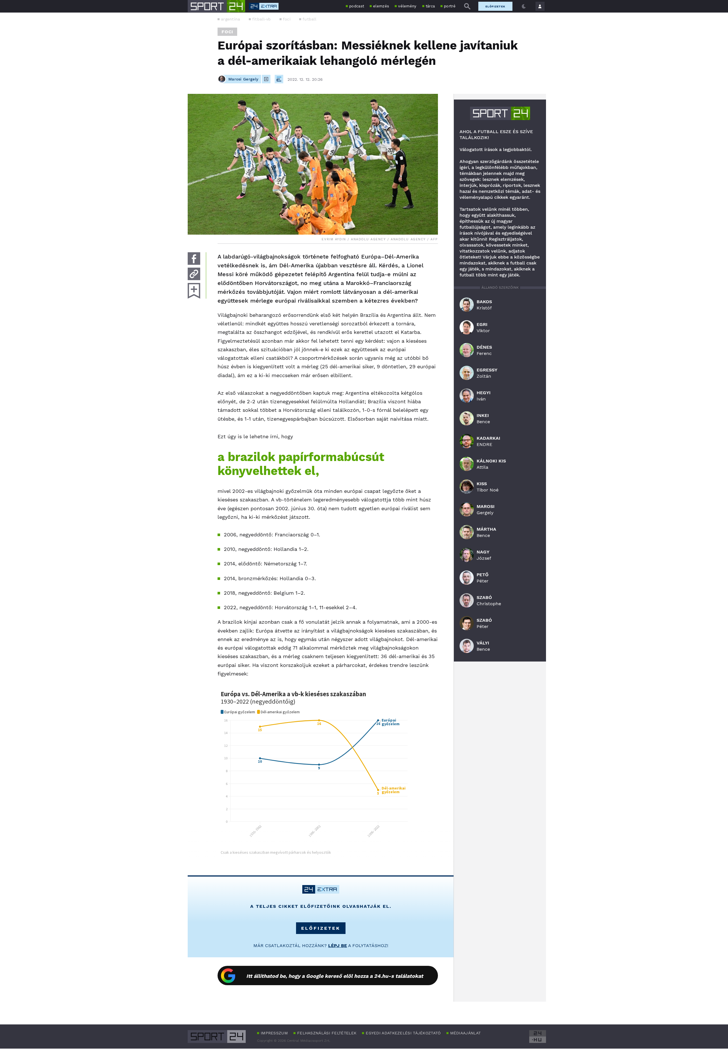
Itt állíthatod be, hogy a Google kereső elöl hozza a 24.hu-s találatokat (334, 976)
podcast (356, 6)
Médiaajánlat (465, 1033)
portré (450, 6)
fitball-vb (261, 19)
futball (309, 19)
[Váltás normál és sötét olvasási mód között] (523, 6)
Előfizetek (495, 6)
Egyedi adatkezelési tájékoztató (403, 1033)
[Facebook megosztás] (194, 258)
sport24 (500, 113)
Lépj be (337, 945)
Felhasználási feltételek (326, 1033)
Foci (227, 31)
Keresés (467, 6)
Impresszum (274, 1033)
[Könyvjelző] (194, 291)
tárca (430, 6)
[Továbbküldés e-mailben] (194, 274)
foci (287, 19)
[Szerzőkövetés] (266, 79)
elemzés (381, 6)
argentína (230, 19)
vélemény (407, 6)
